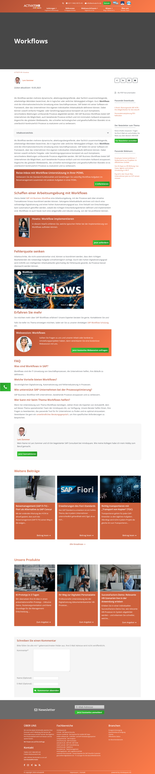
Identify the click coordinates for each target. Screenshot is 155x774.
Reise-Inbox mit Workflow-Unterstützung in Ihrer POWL (50, 172)
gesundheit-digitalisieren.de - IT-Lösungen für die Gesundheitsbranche (78, 755)
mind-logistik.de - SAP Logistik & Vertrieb (69, 751)
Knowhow (26, 72)
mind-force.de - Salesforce (65, 747)
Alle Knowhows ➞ (77, 544)
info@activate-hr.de (94, 3)
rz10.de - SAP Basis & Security (66, 732)
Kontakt (107, 3)
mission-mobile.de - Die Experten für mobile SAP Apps (73, 734)
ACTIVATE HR (18, 72)
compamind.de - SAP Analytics (66, 739)
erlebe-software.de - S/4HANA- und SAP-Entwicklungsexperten (76, 736)
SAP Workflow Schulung (98, 322)
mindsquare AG (125, 772)
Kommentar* (22, 650)
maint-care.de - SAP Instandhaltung (68, 745)
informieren (102, 184)
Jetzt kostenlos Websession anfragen (90, 350)
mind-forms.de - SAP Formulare (66, 741)
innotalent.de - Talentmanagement (67, 749)
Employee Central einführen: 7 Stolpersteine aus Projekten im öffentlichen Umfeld (126, 160)
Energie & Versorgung (115, 730)
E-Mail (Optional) (24, 683)
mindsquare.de (61, 730)
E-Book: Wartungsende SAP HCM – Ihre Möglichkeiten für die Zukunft (127, 108)
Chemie (110, 734)
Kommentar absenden (48, 690)
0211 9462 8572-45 (75, 3)
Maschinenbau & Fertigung (116, 732)
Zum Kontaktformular (31, 759)
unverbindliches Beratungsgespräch (53, 414)
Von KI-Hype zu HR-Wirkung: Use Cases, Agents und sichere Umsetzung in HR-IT (126, 168)
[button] (62, 133)
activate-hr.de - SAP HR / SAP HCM (67, 743)
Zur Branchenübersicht (115, 740)
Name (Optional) (24, 678)
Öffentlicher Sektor (114, 736)
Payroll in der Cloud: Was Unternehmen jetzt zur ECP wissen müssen (127, 176)
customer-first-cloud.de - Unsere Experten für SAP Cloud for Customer (78, 753)
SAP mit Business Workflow (38, 198)
